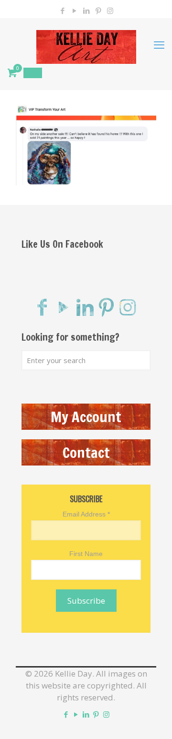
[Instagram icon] (110, 10)
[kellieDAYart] (86, 44)
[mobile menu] (159, 44)
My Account (86, 416)
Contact (86, 452)
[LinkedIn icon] (86, 10)
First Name (86, 553)
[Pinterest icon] (98, 10)
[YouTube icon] (74, 10)
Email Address (86, 514)
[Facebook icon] (62, 10)
